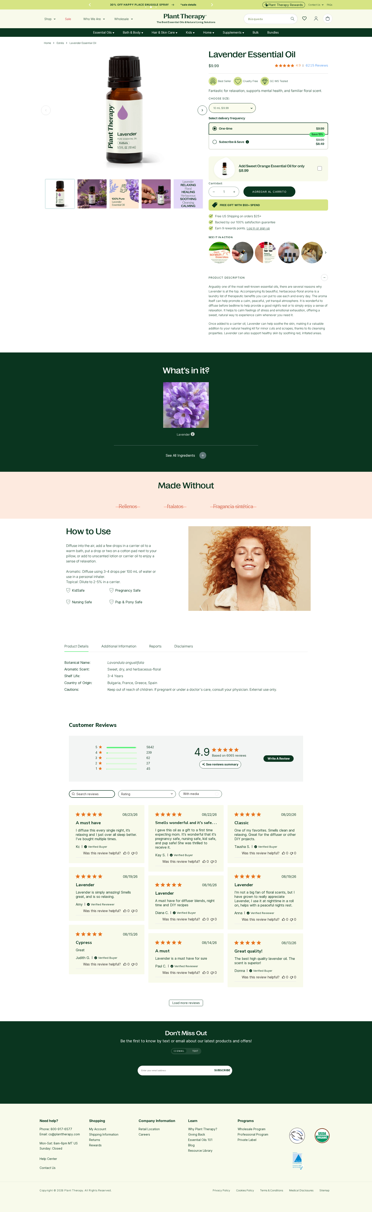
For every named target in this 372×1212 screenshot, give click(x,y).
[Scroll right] (325, 252)
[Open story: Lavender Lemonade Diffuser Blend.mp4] (289, 252)
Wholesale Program (251, 1129)
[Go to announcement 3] (156, 6)
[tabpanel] (186, 677)
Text (195, 1051)
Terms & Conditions (271, 1190)
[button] (314, 5)
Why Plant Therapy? (202, 1129)
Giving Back (196, 1134)
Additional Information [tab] (118, 646)
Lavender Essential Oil (83, 43)
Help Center (48, 1159)
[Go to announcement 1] (145, 6)
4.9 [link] (298, 65)
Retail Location (149, 1129)
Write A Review (279, 758)
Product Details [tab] (76, 646)
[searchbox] (92, 794)
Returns (94, 1140)
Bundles (273, 32)
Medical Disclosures (301, 1190)
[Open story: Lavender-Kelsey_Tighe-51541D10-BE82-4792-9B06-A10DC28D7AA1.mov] (242, 252)
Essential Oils (103, 32)
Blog (191, 1145)
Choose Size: (219, 98)
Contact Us (48, 1168)
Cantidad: (216, 183)
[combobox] (270, 19)
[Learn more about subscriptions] (247, 142)
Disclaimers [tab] (183, 646)
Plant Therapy (73, 1190)
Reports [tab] (155, 646)
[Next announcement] (212, 4)
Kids (189, 32)
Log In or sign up (258, 228)
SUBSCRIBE (222, 1070)
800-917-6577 (61, 1129)
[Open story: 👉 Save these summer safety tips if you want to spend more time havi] (219, 252)
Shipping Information (103, 1134)
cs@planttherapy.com (64, 1134)
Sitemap (324, 1190)
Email (180, 1051)
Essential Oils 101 (200, 1140)
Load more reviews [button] (186, 1003)
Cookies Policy (245, 1190)
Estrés (60, 43)
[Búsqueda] (292, 18)
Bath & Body (132, 32)
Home (207, 32)
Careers (144, 1134)
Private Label (247, 1140)
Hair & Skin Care (164, 32)
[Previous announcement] (89, 4)
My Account (97, 1129)
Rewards (95, 1145)
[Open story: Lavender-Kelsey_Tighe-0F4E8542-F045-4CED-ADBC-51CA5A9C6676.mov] (312, 252)
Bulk (256, 32)
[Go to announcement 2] (150, 6)
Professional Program (253, 1134)
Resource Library (200, 1150)
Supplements (232, 32)
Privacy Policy (221, 1190)
